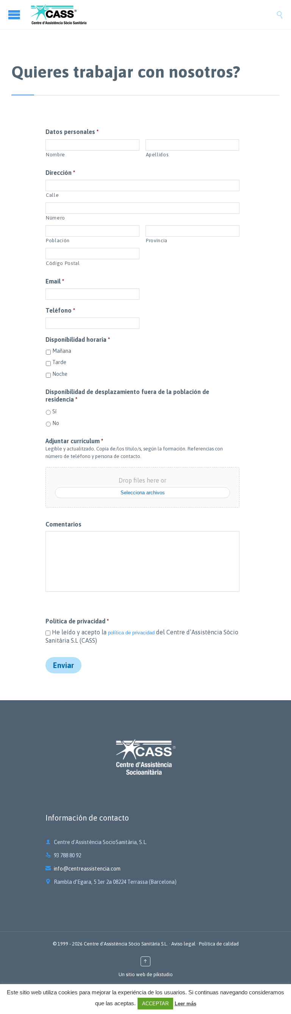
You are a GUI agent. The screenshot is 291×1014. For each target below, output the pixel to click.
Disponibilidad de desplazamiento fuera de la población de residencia (127, 395)
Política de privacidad (77, 621)
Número (55, 218)
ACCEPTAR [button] (155, 1003)
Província (156, 240)
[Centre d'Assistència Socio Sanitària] (153, 14)
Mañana (61, 351)
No (55, 423)
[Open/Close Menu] (15, 14)
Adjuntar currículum (74, 441)
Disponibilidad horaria (77, 339)
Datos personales (72, 131)
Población (58, 240)
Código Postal (63, 263)
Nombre (55, 154)
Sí (54, 411)
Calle (52, 195)
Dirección (60, 172)
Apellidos (157, 154)
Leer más (185, 1003)
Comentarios (63, 524)
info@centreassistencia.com (82, 869)
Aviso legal (183, 944)
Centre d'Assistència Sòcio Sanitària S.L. (126, 944)
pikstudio (163, 974)
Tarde (59, 362)
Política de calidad (219, 944)
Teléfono (60, 310)
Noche (59, 374)
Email (54, 281)
